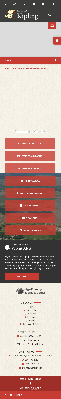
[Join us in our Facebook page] (30, 383)
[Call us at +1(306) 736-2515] (18, 3)
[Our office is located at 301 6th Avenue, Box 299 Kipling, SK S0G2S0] (9, 3)
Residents (31, 317)
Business (32, 313)
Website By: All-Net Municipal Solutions (36, 388)
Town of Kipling (21, 15)
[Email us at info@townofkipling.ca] (37, 3)
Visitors (32, 320)
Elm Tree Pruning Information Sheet (25, 68)
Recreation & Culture (32, 324)
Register (22, 276)
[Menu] (54, 14)
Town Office (31, 310)
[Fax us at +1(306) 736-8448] (27, 3)
